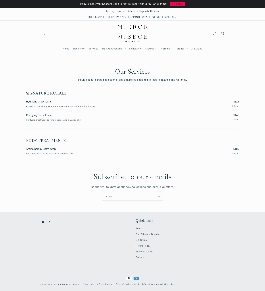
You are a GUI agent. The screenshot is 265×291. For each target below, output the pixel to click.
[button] (43, 33)
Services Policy (144, 251)
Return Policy (143, 245)
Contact (140, 257)
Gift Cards (141, 240)
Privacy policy (89, 284)
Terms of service (123, 284)
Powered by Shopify (69, 284)
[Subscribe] (159, 197)
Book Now (177, 4)
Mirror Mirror (54, 284)
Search (139, 228)
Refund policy (105, 284)
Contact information (143, 284)
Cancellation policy (165, 284)
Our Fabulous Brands (147, 234)
